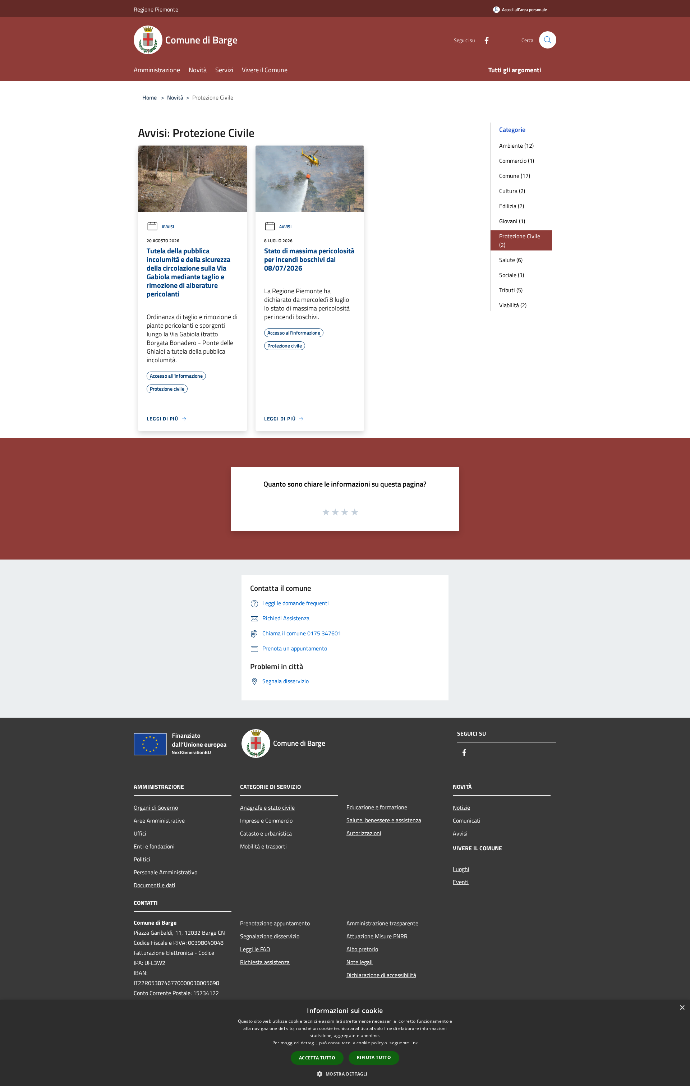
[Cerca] (547, 40)
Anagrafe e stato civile (267, 807)
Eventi (461, 882)
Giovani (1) (512, 221)
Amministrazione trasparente (382, 923)
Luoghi (461, 869)
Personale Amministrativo (165, 872)
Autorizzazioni (363, 833)
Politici (142, 859)
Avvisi (168, 226)
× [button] (682, 1008)
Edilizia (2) (511, 206)
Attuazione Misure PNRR (377, 936)
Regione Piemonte (156, 9)
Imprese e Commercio (266, 820)
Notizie (461, 807)
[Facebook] (484, 40)
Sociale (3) (511, 275)
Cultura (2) (512, 191)
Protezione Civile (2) (519, 240)
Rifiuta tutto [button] (374, 1057)
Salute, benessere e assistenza (383, 820)
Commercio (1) (516, 160)
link (414, 1043)
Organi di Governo (156, 807)
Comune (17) (514, 175)
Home (149, 97)
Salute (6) (511, 260)
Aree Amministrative (159, 820)
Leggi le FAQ (255, 949)
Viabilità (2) (512, 305)
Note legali (359, 962)
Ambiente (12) (516, 145)
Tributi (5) (511, 290)
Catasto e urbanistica (266, 833)
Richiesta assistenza (265, 962)
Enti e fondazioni (154, 846)
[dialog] (345, 1043)
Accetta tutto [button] (317, 1058)
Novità (175, 97)
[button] (344, 1073)
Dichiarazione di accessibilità (381, 975)
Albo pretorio (362, 949)
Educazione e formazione (376, 807)
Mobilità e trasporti (263, 846)
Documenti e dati (154, 885)
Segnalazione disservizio (269, 936)
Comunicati (466, 820)
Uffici (140, 833)
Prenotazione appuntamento (275, 923)
